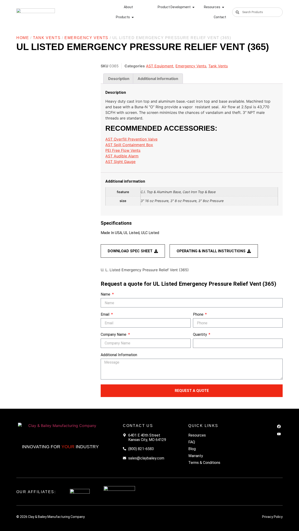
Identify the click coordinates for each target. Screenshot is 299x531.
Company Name (114, 334)
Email (105, 314)
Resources (197, 435)
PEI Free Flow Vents (122, 150)
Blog (192, 449)
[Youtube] (279, 434)
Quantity (200, 334)
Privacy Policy (272, 517)
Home (22, 38)
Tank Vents (47, 38)
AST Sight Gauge (120, 161)
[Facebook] (279, 426)
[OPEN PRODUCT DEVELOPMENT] (193, 7)
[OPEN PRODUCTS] (132, 17)
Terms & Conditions (204, 462)
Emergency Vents (86, 38)
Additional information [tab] (158, 78)
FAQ (191, 442)
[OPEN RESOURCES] (223, 7)
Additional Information (119, 355)
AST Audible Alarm (122, 156)
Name (106, 294)
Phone (198, 314)
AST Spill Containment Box (129, 144)
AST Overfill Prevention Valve (131, 139)
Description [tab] (118, 78)
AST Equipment (159, 66)
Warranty (195, 456)
